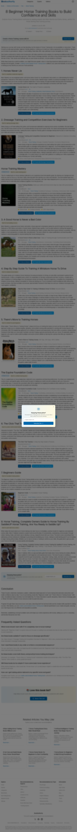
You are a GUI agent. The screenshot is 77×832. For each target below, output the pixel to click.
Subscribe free (38, 423)
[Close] (53, 407)
